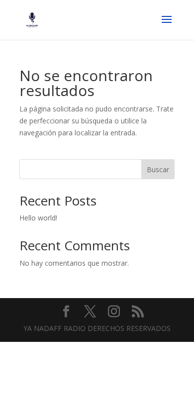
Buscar (158, 169)
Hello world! (38, 217)
